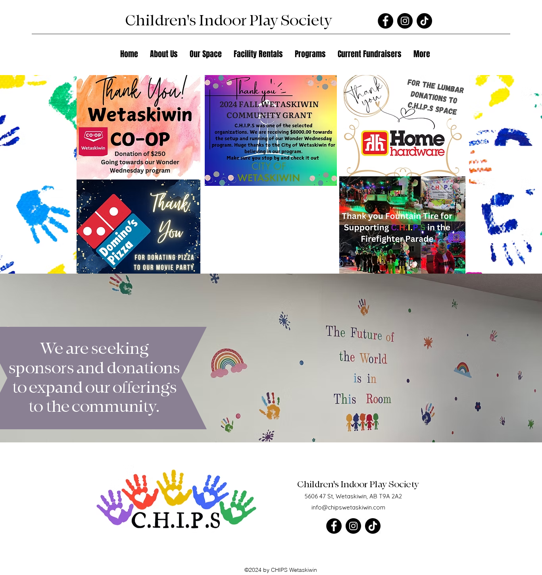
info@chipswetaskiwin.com (348, 507)
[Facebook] (385, 21)
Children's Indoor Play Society (359, 484)
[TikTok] (424, 21)
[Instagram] (405, 21)
